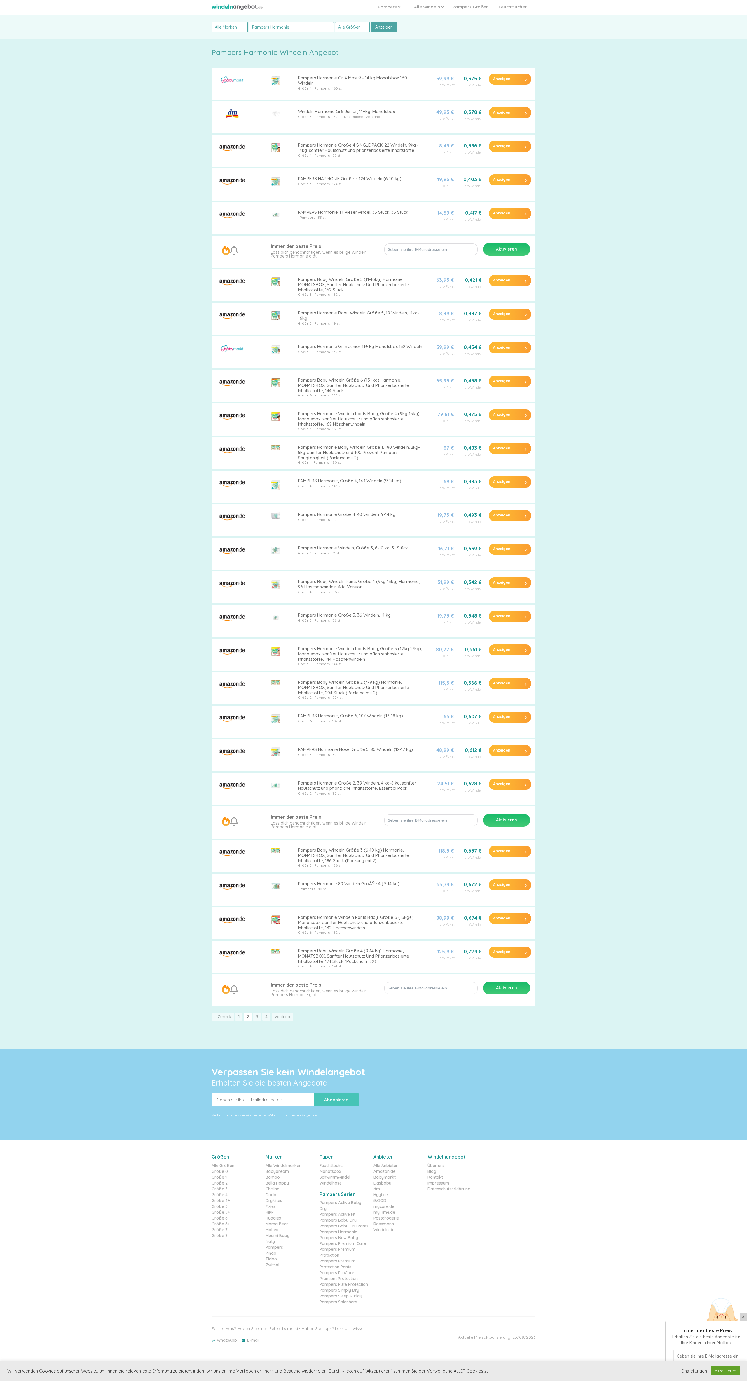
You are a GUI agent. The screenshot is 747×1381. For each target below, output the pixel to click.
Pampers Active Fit (337, 1214)
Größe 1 (304, 462)
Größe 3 (305, 184)
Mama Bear (277, 1224)
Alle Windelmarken (283, 1165)
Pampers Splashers (338, 1302)
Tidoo (271, 1259)
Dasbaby (382, 1183)
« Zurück (222, 1016)
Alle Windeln (427, 7)
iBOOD (380, 1200)
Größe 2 (305, 697)
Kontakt (435, 1177)
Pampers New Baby (339, 1237)
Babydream (277, 1171)
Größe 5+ (221, 1212)
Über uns (436, 1165)
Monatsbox (330, 1171)
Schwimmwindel (335, 1177)
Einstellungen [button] (694, 1371)
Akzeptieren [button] (725, 1370)
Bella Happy (277, 1183)
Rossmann (384, 1224)
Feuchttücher (513, 7)
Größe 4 (305, 88)
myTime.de (384, 1212)
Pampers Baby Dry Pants (344, 1226)
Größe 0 (220, 1171)
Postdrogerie (386, 1218)
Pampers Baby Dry (338, 1220)
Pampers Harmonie (338, 1231)
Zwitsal (272, 1264)
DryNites (274, 1200)
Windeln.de (384, 1229)
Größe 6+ (221, 1224)
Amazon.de (384, 1171)
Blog (431, 1171)
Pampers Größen (471, 7)
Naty (270, 1241)
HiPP (270, 1212)
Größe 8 (220, 1235)
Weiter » (282, 1016)
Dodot (272, 1194)
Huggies (273, 1218)
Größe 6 (305, 395)
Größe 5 (305, 116)
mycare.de (384, 1206)
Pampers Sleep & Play (341, 1296)
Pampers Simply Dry (339, 1290)
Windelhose (331, 1183)
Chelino (273, 1189)
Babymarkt (385, 1177)
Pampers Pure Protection (344, 1284)
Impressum (438, 1183)
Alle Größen (223, 1165)
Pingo (271, 1253)
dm (377, 1189)
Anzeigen (384, 27)
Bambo (273, 1177)
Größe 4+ (221, 1200)
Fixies (271, 1206)
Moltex (272, 1229)
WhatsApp (227, 1340)
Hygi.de (381, 1194)
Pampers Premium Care (343, 1243)
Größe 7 (220, 1229)
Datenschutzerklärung (448, 1189)
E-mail (253, 1340)
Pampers (388, 7)
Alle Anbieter (386, 1165)
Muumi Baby (277, 1235)
